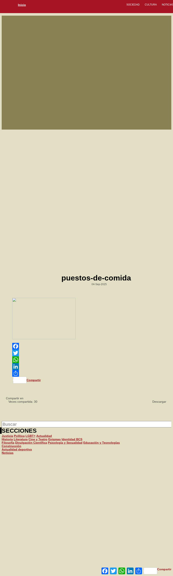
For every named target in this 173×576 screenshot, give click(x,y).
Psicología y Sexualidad (65, 442)
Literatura (21, 439)
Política (19, 436)
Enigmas (54, 439)
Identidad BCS (72, 439)
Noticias (8, 452)
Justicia (7, 436)
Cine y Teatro (37, 439)
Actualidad (44, 436)
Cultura (151, 4)
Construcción (11, 446)
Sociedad (133, 4)
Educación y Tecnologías (101, 442)
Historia (7, 439)
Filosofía (8, 442)
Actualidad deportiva (17, 449)
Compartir (164, 569)
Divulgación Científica (31, 442)
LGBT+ (30, 436)
